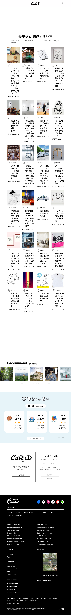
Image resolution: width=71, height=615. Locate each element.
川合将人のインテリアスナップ (44, 533)
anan (8, 598)
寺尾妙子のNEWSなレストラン (15, 530)
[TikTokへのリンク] (53, 502)
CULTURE (18, 515)
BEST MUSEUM (11, 589)
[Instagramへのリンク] (48, 502)
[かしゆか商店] (51, 374)
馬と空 (8, 557)
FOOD (44, 512)
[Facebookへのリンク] (38, 502)
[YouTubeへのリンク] (57, 502)
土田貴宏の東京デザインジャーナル (45, 527)
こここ (21, 600)
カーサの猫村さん (11, 554)
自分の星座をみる (35, 439)
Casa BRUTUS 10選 (12, 569)
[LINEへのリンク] (62, 502)
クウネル (16, 600)
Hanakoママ (9, 600)
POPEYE (19, 598)
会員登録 (21, 475)
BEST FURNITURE (12, 586)
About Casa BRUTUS (45, 580)
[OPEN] (8, 3)
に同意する (49, 467)
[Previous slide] (22, 383)
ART (38, 512)
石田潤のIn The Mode (42, 536)
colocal (55, 598)
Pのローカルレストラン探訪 (44, 538)
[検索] (62, 3)
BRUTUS (13, 598)
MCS (26, 600)
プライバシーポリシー (46, 467)
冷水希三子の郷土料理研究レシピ (45, 544)
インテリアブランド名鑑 (13, 544)
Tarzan (49, 598)
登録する (50, 475)
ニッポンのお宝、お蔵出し (43, 541)
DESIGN (9, 512)
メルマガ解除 (49, 478)
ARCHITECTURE (28, 512)
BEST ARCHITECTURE (13, 584)
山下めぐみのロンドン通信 (13, 536)
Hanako (37, 598)
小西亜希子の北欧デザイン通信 (14, 538)
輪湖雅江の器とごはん (42, 524)
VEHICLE (10, 515)
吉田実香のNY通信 (11, 533)
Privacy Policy (16, 603)
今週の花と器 (10, 571)
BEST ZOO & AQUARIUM (13, 592)
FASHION (18, 512)
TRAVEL (51, 512)
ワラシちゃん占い (11, 574)
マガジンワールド (33, 600)
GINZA (32, 598)
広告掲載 (9, 603)
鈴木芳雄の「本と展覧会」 (43, 530)
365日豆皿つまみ (11, 566)
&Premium (43, 598)
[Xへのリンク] (43, 502)
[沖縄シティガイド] (36, 374)
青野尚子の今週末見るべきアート (15, 527)
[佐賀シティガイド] (21, 374)
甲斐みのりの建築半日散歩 (13, 524)
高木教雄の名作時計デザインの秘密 (16, 541)
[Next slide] (49, 383)
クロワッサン (26, 598)
